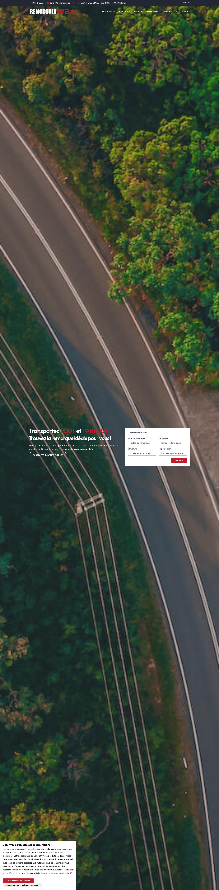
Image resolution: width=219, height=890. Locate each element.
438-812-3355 (37, 3)
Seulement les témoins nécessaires (22, 885)
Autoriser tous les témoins (18, 880)
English (186, 3)
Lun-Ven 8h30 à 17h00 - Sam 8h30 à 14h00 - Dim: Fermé (103, 3)
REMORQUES (107, 11)
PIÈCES (137, 11)
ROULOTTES (124, 11)
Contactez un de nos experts (48, 455)
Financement (152, 11)
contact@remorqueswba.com (62, 3)
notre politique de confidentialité (57, 873)
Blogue (168, 11)
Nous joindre (183, 11)
